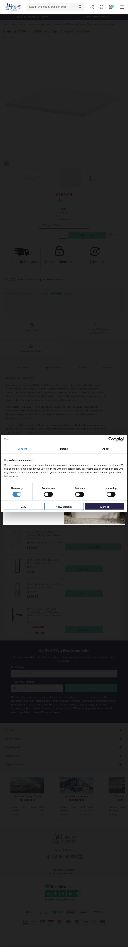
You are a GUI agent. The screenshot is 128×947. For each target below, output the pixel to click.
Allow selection (64, 506)
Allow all (104, 506)
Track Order (92, 7)
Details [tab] (64, 448)
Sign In (101, 7)
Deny (23, 506)
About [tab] (105, 448)
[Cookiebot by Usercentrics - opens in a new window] (110, 439)
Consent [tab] (22, 448)
